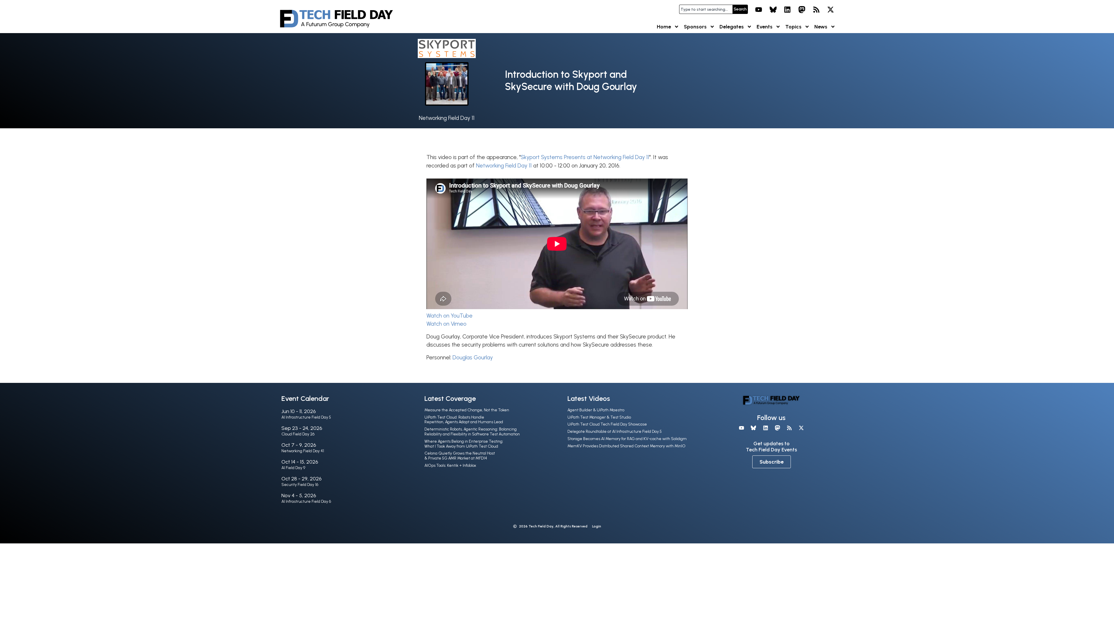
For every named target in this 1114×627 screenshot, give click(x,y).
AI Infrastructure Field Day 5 (306, 417)
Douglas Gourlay (473, 357)
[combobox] (706, 9)
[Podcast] (816, 10)
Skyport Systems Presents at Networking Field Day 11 (585, 157)
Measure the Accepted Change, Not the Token (466, 410)
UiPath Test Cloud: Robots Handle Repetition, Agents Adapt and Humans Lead (463, 420)
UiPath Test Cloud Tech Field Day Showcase (607, 424)
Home (664, 27)
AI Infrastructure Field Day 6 (306, 501)
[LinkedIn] (788, 10)
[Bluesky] (773, 10)
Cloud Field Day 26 (297, 434)
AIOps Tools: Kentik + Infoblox (450, 465)
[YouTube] (759, 10)
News (820, 27)
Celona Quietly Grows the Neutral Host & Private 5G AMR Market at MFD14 (459, 456)
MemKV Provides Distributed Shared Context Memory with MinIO (626, 446)
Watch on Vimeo (446, 323)
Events (765, 27)
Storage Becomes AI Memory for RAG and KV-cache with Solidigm (627, 438)
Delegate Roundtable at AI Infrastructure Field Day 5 (614, 431)
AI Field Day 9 (293, 467)
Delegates (731, 27)
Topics (793, 27)
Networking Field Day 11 (447, 118)
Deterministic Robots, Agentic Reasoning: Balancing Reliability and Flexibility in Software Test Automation (472, 432)
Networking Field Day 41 (302, 450)
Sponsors (695, 27)
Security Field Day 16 (299, 484)
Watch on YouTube (449, 315)
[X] (831, 10)
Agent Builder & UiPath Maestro (595, 410)
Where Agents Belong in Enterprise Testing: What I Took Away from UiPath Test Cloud (463, 444)
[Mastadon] (802, 10)
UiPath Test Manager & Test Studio (599, 417)
